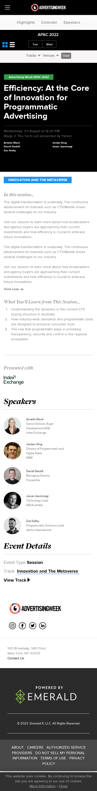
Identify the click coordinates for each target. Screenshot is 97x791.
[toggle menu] (7, 7)
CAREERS (35, 747)
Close (63, 786)
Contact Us (15, 658)
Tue (35, 44)
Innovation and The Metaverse (37, 180)
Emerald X (36, 723)
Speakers (71, 22)
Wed (49, 44)
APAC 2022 (48, 34)
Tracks (31, 55)
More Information (43, 786)
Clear (66, 55)
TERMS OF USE (53, 758)
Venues (49, 55)
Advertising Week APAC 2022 (29, 77)
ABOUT (17, 747)
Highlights (26, 22)
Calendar (49, 22)
